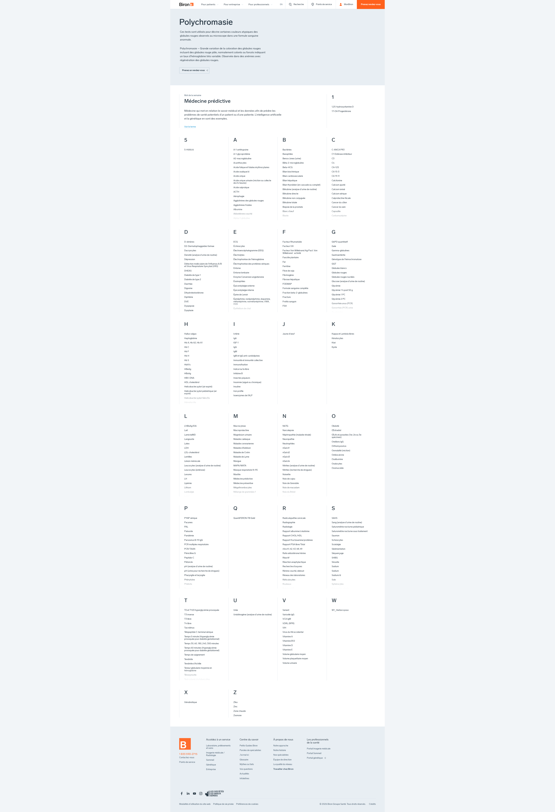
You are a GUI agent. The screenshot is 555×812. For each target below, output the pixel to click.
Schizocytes (337, 540)
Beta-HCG (288, 167)
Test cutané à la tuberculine (197, 679)
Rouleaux (287, 584)
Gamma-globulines (340, 250)
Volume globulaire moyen (294, 654)
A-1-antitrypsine (240, 149)
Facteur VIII (288, 246)
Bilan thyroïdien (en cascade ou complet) (301, 185)
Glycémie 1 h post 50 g (342, 290)
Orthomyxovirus (339, 446)
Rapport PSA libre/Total (294, 544)
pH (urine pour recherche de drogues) (201, 571)
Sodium (335, 566)
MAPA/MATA (239, 465)
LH (185, 478)
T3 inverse (189, 614)
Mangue (237, 461)
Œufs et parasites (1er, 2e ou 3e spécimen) (346, 436)
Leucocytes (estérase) (194, 470)
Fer (284, 262)
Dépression (189, 259)
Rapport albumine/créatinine (296, 531)
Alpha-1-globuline (241, 218)
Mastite (236, 474)
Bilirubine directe (290, 193)
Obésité (335, 426)
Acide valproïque (241, 187)
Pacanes (188, 522)
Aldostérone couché (242, 213)
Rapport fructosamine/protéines (298, 540)
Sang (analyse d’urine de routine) (347, 522)
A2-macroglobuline (242, 158)
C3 (333, 158)
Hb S (186, 360)
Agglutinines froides (242, 205)
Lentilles (188, 456)
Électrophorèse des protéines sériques (251, 264)
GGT (334, 264)
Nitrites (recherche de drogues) (297, 470)
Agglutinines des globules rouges (248, 200)
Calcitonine (337, 180)
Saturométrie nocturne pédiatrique (348, 526)
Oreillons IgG (338, 441)
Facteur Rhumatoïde (292, 242)
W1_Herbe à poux (340, 610)
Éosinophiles (239, 281)
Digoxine (188, 288)
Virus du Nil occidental (293, 632)
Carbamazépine (339, 215)
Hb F (186, 351)
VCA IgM (287, 619)
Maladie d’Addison (242, 448)
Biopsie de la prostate (293, 207)
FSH (285, 306)
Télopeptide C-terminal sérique (198, 632)
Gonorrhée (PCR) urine (342, 307)
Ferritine (286, 266)
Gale (334, 246)
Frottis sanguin (289, 301)
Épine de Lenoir (240, 294)
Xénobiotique (190, 702)
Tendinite (188, 659)
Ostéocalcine (338, 455)
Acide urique (239, 176)
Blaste (285, 215)
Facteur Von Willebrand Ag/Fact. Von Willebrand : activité (300, 251)
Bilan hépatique (290, 180)
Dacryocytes (190, 250)
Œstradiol (336, 430)
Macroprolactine (241, 430)
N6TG (285, 426)
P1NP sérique (190, 518)
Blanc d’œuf (288, 211)
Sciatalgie (336, 544)
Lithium (187, 487)
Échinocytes (239, 246)
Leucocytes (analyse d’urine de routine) (202, 465)
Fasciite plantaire (291, 257)
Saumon (335, 535)
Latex (186, 443)
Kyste (334, 347)
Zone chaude (239, 711)
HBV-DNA (189, 378)
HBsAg (187, 373)
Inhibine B (238, 373)
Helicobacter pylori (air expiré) (198, 386)
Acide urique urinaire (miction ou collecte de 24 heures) (252, 181)
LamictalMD (190, 434)
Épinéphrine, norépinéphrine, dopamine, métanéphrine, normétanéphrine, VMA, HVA (251, 301)
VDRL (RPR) (288, 623)
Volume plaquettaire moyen (295, 658)
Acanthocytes (239, 163)
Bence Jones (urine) (292, 158)
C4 (333, 163)
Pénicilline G (190, 553)
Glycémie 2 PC (338, 299)
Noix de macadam (291, 487)
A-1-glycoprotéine (241, 154)
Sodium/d (336, 575)
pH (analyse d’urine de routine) (198, 566)
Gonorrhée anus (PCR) (342, 303)
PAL (186, 526)
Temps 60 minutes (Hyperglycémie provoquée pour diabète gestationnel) (201, 649)
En (281, 4)
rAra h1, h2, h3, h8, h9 (292, 549)
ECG (235, 242)
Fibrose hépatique (291, 279)
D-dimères (189, 242)
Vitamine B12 (289, 641)
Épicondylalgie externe (244, 286)
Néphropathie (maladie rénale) (297, 434)
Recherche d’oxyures (292, 566)
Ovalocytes (337, 463)
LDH (186, 448)
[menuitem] (186, 4)
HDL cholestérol (191, 382)
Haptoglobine (190, 338)
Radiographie (289, 522)
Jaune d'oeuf (289, 334)
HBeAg (187, 369)
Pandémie (189, 535)
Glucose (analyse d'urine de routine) (348, 281)
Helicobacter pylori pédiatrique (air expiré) (200, 392)
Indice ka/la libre (241, 369)
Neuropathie (288, 439)
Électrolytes (238, 255)
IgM (235, 351)
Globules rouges (339, 272)
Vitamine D (288, 645)
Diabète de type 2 (192, 279)
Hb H (186, 356)
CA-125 (335, 167)
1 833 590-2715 (188, 754)
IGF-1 (236, 342)
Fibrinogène (288, 275)
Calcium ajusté (338, 185)
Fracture (287, 297)
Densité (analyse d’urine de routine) (200, 255)
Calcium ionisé (338, 189)
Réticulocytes (289, 579)
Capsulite (336, 211)
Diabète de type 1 (192, 275)
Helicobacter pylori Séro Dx (197, 398)
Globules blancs (339, 268)
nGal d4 (286, 461)
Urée (235, 610)
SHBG (335, 557)
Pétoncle (188, 562)
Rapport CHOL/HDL (292, 535)
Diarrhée (188, 284)
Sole (334, 579)
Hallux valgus (190, 334)
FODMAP (287, 284)
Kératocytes (337, 338)
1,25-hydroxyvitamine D (343, 106)
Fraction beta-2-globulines (295, 292)
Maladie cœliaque (241, 439)
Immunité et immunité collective (248, 360)
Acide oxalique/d (241, 171)
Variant (286, 610)
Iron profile (238, 391)
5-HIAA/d (189, 149)
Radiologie (287, 526)
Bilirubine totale (290, 202)
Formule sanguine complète (295, 288)
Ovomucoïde (338, 468)
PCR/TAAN (189, 549)
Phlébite (188, 584)
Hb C (186, 347)
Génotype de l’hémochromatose (346, 259)
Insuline (236, 386)
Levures (188, 474)
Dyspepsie (189, 306)
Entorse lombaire (241, 272)
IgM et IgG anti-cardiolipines (246, 356)
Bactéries (287, 149)
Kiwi (334, 342)
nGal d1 (286, 448)
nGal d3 (286, 456)
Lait (186, 430)
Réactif (286, 557)
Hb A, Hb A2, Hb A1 (193, 342)
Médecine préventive (243, 483)
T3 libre (187, 619)
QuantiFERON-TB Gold (244, 518)
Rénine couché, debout (293, 571)
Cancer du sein (339, 207)
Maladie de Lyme (241, 456)
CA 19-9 (336, 176)
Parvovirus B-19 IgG (193, 540)
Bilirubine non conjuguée (294, 198)
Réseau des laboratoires (294, 575)
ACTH (236, 191)
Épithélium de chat (242, 308)
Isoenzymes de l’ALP (242, 395)
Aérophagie (238, 196)
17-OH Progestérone (341, 111)
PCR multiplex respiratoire (196, 544)
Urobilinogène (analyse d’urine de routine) (252, 614)
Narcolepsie (288, 430)
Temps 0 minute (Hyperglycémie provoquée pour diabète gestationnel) (201, 637)
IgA (235, 338)
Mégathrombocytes (242, 487)
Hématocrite (190, 402)
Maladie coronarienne (243, 443)
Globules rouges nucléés (343, 277)
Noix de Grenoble (291, 483)
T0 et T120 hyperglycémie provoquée (201, 610)
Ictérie (236, 334)
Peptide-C (189, 557)
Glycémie (336, 286)
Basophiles (288, 154)
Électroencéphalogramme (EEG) (248, 250)
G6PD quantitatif (340, 242)
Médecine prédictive (243, 478)
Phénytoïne (189, 579)
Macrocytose (239, 426)
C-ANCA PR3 (338, 149)
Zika (235, 702)
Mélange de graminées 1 (244, 492)
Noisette (287, 474)
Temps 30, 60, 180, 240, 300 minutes (201, 643)
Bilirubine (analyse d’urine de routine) (300, 189)
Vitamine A (288, 636)
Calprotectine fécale (341, 198)
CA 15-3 (335, 171)
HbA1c (187, 364)
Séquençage (338, 553)
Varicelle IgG (288, 614)
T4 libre (187, 623)
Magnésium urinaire (242, 434)
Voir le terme (190, 126)
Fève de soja (288, 270)
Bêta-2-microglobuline (293, 163)
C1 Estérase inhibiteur (342, 154)
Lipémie (188, 483)
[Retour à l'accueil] (185, 745)
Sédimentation (338, 549)
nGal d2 (286, 452)
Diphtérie (188, 297)
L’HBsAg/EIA (190, 426)
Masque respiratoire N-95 (245, 470)
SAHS (334, 518)
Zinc (235, 706)
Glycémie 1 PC (338, 294)
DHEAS (188, 270)
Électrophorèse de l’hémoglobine (248, 259)
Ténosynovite (190, 675)
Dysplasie (188, 310)
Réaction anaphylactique (294, 562)
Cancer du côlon (339, 202)
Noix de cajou (289, 478)
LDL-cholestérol (191, 452)
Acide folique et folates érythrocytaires (251, 167)
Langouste (189, 439)
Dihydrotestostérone (194, 292)
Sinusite (335, 562)
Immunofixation (240, 364)
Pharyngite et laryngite (194, 575)
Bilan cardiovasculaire (293, 176)
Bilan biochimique (291, 171)
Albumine (237, 209)
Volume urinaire (290, 663)
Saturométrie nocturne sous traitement (350, 531)
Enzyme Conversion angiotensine (248, 277)
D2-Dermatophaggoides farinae (199, 246)
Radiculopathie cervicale (294, 518)
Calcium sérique (339, 193)
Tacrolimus (189, 627)
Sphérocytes (338, 584)
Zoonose (237, 715)
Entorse (237, 268)
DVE (186, 301)
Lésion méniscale (192, 461)
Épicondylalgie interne (243, 290)
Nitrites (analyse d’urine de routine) (299, 465)
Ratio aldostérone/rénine (294, 553)
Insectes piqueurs (241, 378)
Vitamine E (288, 649)
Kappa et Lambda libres (343, 334)
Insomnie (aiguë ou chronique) (247, 382)
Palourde (188, 531)
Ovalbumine (337, 459)
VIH (284, 627)
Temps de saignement (194, 654)
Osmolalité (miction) (341, 450)
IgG (235, 347)
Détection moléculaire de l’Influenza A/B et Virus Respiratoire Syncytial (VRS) (203, 265)
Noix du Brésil (289, 492)
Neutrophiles (289, 443)
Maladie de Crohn (241, 452)
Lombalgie (189, 492)
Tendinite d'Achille (192, 663)
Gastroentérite (338, 255)
